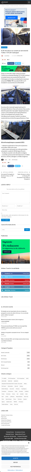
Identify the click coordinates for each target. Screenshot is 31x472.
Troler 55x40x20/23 (23, 440)
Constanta (4, 391)
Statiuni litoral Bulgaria (6, 420)
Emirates (21, 391)
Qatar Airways (9, 399)
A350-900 (10, 381)
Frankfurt (26, 391)
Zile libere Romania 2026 (20, 438)
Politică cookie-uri (11, 470)
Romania (20, 399)
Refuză (15, 462)
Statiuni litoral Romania (6, 421)
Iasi (17, 394)
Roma (14, 399)
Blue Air (16, 386)
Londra (6, 396)
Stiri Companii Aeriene (6, 362)
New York (26, 396)
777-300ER (4, 378)
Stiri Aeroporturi (4, 368)
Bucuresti (12, 388)
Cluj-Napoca (23, 388)
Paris (3, 399)
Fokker (6, 159)
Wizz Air (16, 404)
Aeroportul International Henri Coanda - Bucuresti (12, 383)
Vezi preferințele (15, 466)
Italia (26, 394)
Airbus (25, 383)
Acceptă (15, 458)
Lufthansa (12, 396)
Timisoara (21, 401)
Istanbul (21, 394)
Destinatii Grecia (10, 434)
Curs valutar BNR (9, 438)
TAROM (15, 401)
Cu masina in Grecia (20, 432)
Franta (3, 394)
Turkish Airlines (5, 404)
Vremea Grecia (10, 432)
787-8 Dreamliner (11, 378)
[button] (28, 443)
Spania (3, 401)
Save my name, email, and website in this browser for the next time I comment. (15, 215)
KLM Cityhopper (14, 159)
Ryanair (25, 399)
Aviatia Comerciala (5, 352)
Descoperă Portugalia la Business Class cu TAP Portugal (7, 176)
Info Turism (3, 355)
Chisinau (17, 388)
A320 (27, 378)
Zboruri (2, 365)
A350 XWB (4, 381)
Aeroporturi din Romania (10, 436)
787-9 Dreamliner (20, 378)
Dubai (16, 391)
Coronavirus (10, 391)
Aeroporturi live (6, 440)
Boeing (21, 386)
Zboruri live (14, 440)
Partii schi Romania (5, 423)
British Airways (5, 388)
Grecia (13, 394)
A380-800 (16, 381)
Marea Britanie (19, 396)
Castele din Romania (5, 425)
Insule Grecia (4, 418)
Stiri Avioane (4, 47)
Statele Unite (9, 401)
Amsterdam (10, 386)
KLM (9, 159)
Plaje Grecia (3, 416)
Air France (4, 386)
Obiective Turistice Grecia (6, 415)
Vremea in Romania (22, 436)
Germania (8, 394)
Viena (11, 404)
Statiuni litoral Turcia (20, 434)
